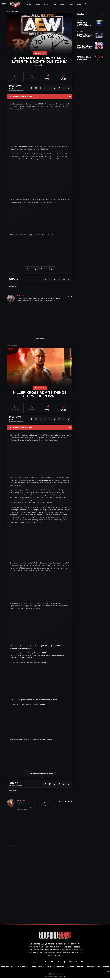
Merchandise (36, 967)
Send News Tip (7, 967)
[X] (36, 88)
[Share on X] (50, 279)
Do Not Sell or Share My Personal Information (55, 976)
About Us (50, 967)
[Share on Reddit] (64, 279)
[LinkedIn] (45, 88)
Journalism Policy (76, 967)
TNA (54, 4)
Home (28, 4)
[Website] (66, 297)
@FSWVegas (45, 646)
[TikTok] (76, 961)
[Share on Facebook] (45, 279)
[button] (86, 4)
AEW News (15, 11)
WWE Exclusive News (83, 42)
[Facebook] (31, 88)
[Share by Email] (68, 279)
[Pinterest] (50, 88)
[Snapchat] (64, 88)
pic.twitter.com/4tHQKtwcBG (46, 700)
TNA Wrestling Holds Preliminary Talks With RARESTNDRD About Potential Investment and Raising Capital (84, 58)
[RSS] (82, 961)
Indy (79, 4)
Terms (106, 967)
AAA (62, 4)
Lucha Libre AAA (45, 480)
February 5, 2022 (40, 653)
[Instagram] (59, 88)
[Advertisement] (22, 220)
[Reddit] (68, 88)
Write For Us (22, 967)
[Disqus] (39, 875)
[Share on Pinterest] (59, 279)
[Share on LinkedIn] (54, 279)
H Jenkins (28, 70)
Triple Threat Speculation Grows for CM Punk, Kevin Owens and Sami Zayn (84, 36)
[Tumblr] (58, 961)
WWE (37, 4)
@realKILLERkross (57, 646)
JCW (70, 4)
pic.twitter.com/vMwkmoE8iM (21, 648)
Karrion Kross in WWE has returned (44, 435)
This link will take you (46, 606)
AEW (46, 4)
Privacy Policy (93, 967)
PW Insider (22, 146)
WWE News (15, 345)
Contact (60, 967)
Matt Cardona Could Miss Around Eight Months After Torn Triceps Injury (84, 47)
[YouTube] (54, 88)
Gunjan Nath (28, 401)
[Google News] (40, 88)
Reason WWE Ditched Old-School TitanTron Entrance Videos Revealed (84, 24)
